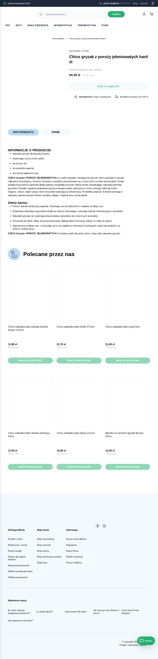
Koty (19, 25)
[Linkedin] (104, 526)
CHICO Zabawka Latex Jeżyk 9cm (122, 326)
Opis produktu (23, 132)
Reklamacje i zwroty (17, 545)
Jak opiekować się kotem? (20, 620)
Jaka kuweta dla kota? (76, 611)
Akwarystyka (63, 25)
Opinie (56, 132)
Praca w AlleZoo (74, 562)
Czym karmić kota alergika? (130, 611)
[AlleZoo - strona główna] (14, 14)
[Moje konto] (144, 14)
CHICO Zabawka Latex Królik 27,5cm (76, 326)
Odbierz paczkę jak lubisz (20, 571)
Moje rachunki (44, 545)
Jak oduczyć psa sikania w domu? (106, 611)
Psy (8, 25)
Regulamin (71, 545)
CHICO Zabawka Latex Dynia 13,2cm (76, 433)
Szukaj (116, 14)
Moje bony (42, 562)
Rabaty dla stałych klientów (17, 558)
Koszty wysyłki (15, 551)
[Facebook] (153, 3)
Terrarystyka (86, 25)
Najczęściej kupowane (18, 565)
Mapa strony (72, 551)
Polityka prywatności (18, 577)
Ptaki (105, 25)
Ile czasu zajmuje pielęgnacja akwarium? (19, 611)
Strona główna (58, 39)
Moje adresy (43, 551)
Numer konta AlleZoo (76, 539)
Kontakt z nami (15, 539)
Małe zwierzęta (38, 25)
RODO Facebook (74, 556)
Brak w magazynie (30, 360)
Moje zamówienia (45, 539)
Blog (135, 3)
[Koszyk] (151, 14)
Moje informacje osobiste (49, 556)
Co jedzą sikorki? (44, 611)
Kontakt (144, 3)
